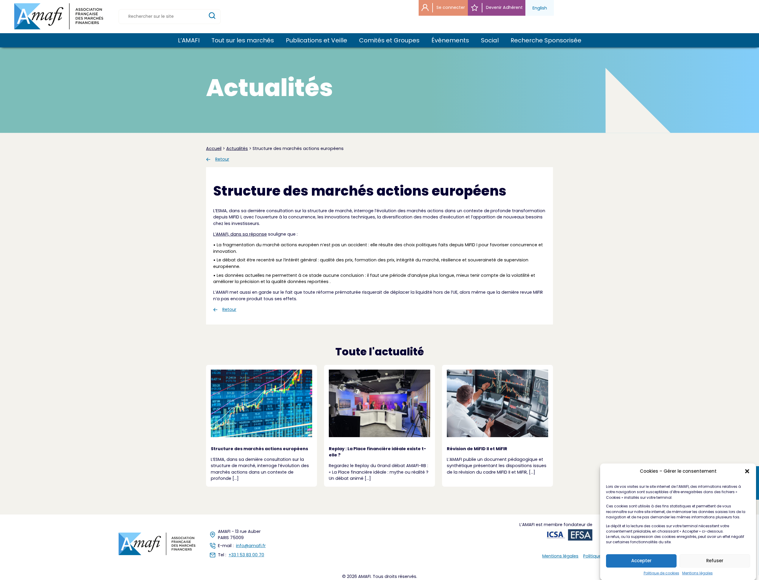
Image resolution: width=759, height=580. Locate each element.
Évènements (450, 40)
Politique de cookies (661, 572)
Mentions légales (697, 572)
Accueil (213, 148)
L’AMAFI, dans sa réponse (240, 234)
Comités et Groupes (389, 40)
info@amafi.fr (251, 546)
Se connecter (450, 7)
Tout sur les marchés (242, 40)
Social (490, 40)
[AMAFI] (58, 16)
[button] (747, 471)
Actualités (237, 148)
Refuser (714, 560)
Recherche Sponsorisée (546, 40)
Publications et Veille (316, 40)
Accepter (641, 560)
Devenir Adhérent (504, 7)
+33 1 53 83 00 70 (246, 555)
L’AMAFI (189, 40)
